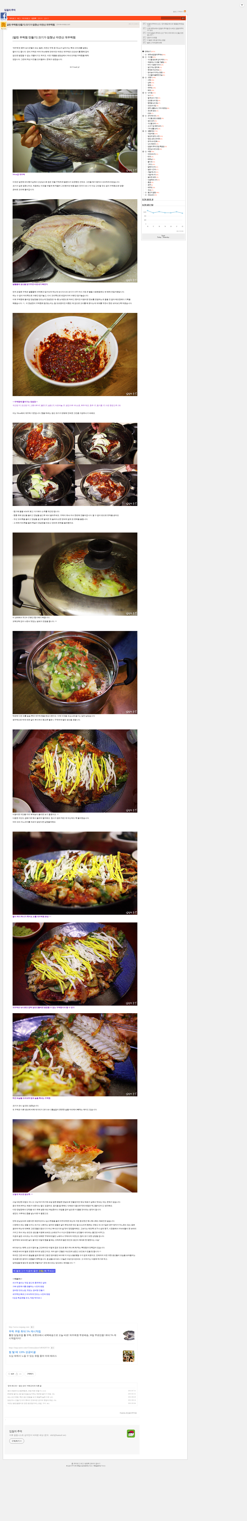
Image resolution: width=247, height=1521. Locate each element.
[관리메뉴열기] (242, 5)
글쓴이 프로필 (152, 38)
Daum (90, 1466)
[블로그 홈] (3, 25)
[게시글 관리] (20, 1374)
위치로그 (12, 18)
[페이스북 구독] (3, 16)
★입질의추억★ (71, 1466)
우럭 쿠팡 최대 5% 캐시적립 (25, 1331)
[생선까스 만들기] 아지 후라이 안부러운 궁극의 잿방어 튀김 (30, 1400)
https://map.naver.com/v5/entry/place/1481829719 (29, 1348)
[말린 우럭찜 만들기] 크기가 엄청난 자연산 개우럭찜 (30, 24)
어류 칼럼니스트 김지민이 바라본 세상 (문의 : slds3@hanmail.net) (37, 1435)
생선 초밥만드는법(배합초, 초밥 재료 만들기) (24, 1391)
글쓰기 (46, 18)
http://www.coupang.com (19, 1327)
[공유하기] (17, 1374)
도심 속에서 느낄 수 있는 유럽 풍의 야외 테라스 (33, 1356)
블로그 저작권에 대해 (154, 43)
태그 (18, 18)
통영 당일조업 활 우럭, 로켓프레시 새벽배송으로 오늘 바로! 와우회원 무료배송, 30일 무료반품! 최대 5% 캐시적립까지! (62, 1337)
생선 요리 (22, 1386)
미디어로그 (26, 18)
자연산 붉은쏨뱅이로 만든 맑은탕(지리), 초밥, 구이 (26, 1403)
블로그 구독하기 (178, 11)
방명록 (33, 18)
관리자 (40, 18)
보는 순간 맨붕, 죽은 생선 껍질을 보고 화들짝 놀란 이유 (28, 1397)
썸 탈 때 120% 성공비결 (22, 1352)
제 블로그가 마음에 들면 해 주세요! (34, 1271)
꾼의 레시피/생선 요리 (63, 24)
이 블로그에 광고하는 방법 (156, 40)
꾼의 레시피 (12, 1386)
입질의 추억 (9, 10)
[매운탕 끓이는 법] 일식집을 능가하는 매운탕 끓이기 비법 (29, 1394)
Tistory (103, 1466)
